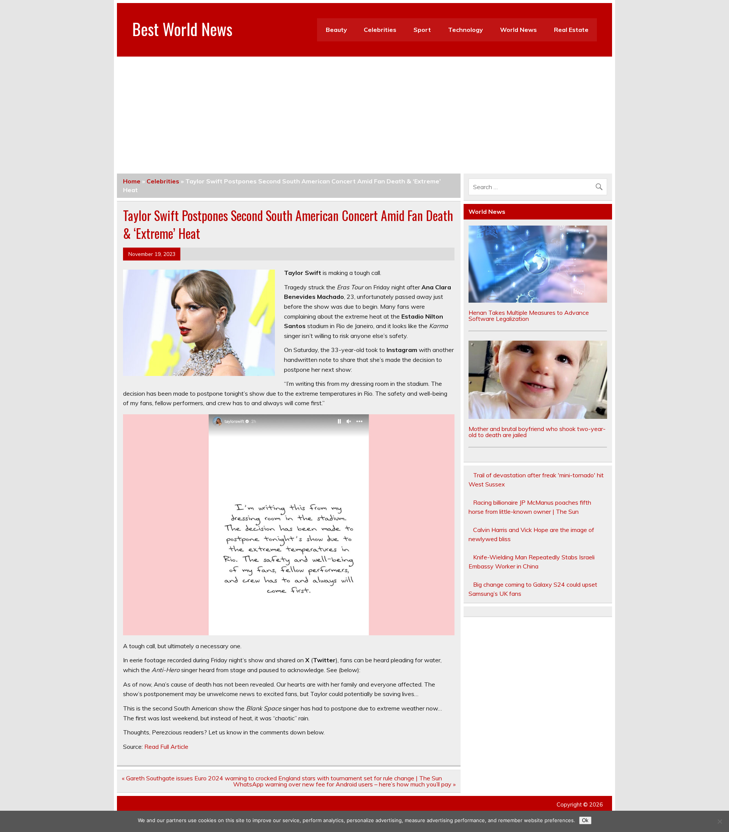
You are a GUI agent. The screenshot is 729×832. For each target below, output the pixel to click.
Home (131, 181)
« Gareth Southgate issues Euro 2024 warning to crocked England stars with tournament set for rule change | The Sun (282, 778)
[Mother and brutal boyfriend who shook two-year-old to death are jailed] (538, 416)
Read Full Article (166, 746)
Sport (422, 29)
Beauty (336, 29)
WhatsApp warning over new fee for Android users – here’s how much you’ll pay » (344, 784)
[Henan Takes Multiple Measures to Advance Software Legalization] (538, 300)
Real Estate (571, 29)
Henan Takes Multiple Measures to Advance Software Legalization (529, 315)
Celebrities (380, 29)
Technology (465, 29)
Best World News (182, 28)
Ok (585, 820)
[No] (719, 821)
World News (518, 29)
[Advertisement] (364, 113)
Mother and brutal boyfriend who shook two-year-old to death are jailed (537, 432)
